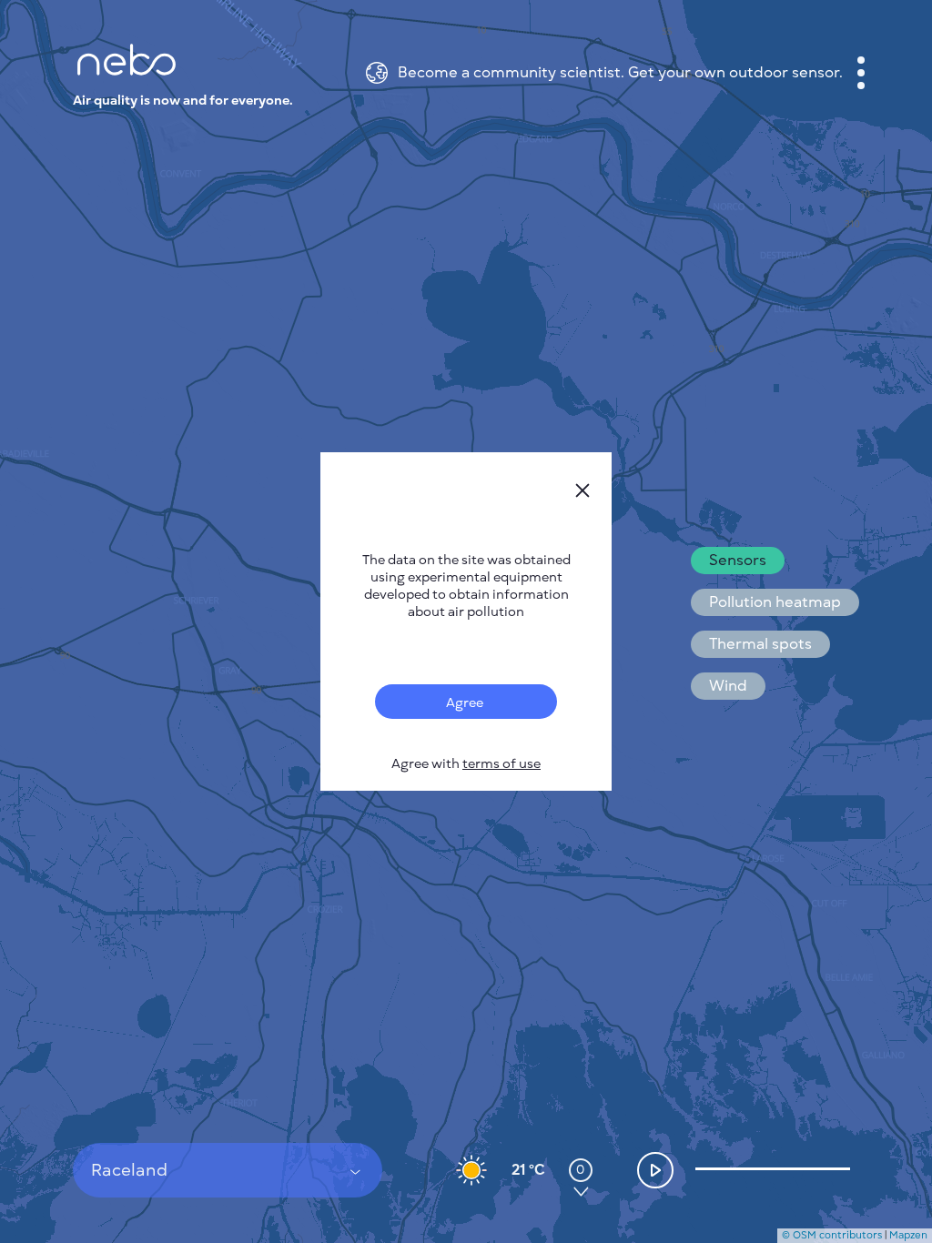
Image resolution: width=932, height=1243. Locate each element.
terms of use (501, 764)
